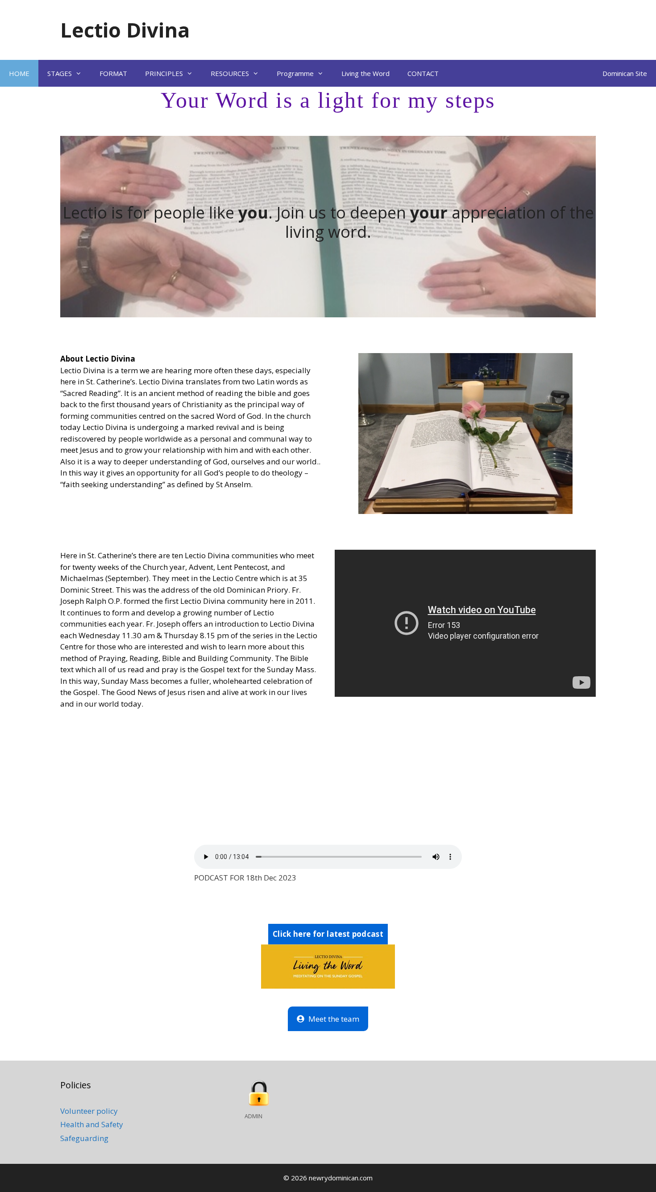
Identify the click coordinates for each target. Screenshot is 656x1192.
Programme (295, 73)
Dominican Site (624, 73)
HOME (19, 73)
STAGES (59, 73)
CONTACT (423, 73)
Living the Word (365, 73)
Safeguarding (84, 1138)
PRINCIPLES (164, 73)
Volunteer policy (89, 1111)
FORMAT (113, 73)
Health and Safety (91, 1124)
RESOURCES (230, 73)
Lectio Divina (125, 29)
